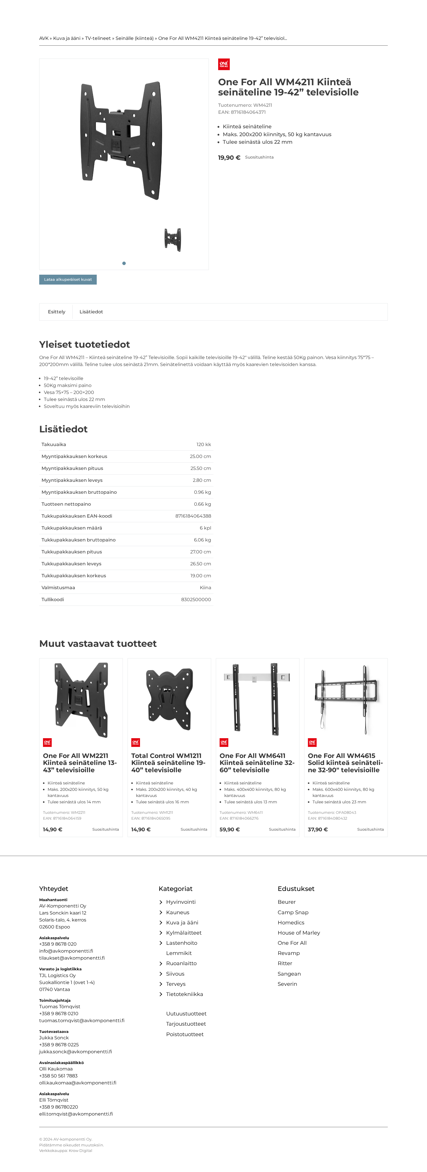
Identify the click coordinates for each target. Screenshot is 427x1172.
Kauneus (177, 912)
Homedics (291, 922)
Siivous (175, 974)
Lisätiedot (91, 312)
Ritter (285, 963)
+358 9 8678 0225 (59, 1044)
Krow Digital (80, 1150)
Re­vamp (289, 953)
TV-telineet (98, 38)
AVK (44, 38)
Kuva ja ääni (66, 38)
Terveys (176, 984)
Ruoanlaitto (181, 963)
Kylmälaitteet (184, 933)
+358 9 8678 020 (58, 944)
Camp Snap (293, 912)
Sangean (289, 974)
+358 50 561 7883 (58, 1076)
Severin (287, 984)
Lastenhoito (181, 943)
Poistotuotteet (185, 1034)
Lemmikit (179, 953)
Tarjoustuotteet (186, 1024)
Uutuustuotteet (186, 1014)
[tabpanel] (124, 143)
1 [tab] (124, 263)
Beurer (287, 902)
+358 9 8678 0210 (58, 1013)
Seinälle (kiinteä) (135, 38)
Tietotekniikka (184, 994)
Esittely (56, 312)
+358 (45, 1107)
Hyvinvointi (181, 902)
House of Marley (299, 933)
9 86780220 (64, 1107)
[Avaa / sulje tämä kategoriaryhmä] (160, 902)
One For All (292, 943)
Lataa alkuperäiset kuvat (68, 279)
